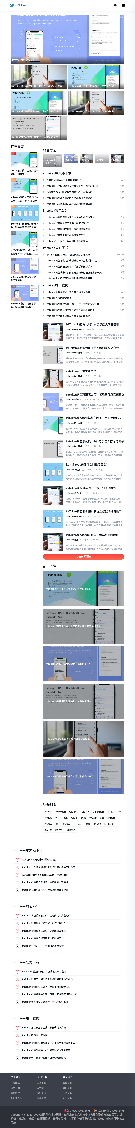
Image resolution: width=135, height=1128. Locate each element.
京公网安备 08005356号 (110, 1110)
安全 (102, 818)
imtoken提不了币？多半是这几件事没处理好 (92, 86)
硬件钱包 (111, 818)
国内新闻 (67, 1093)
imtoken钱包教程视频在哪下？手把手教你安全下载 (95, 418)
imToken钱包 (109, 824)
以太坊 (110, 812)
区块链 (83, 818)
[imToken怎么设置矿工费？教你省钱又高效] (53, 355)
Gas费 (119, 812)
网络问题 (48, 818)
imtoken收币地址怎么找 (81, 371)
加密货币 (85, 812)
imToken (77, 824)
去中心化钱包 (98, 812)
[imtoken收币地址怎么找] (53, 378)
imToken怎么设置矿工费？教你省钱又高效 (92, 348)
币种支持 (41, 1093)
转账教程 (15, 1093)
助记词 (74, 818)
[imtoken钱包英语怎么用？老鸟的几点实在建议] (53, 402)
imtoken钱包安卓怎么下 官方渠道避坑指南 (91, 111)
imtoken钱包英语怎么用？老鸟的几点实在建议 (95, 394)
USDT (57, 818)
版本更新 (48, 830)
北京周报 (56, 1114)
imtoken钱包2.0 (73, 399)
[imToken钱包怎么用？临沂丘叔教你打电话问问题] (53, 519)
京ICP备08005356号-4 (79, 1110)
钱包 (66, 818)
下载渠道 (15, 1083)
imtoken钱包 (60, 812)
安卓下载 (41, 1083)
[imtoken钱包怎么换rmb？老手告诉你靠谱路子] (53, 449)
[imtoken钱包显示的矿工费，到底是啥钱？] (53, 495)
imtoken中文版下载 (75, 470)
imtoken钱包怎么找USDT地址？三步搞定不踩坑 (37, 86)
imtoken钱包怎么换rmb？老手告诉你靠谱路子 (95, 441)
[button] (115, 17)
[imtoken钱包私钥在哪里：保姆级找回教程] (53, 542)
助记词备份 (73, 812)
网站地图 (15, 1088)
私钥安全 (59, 830)
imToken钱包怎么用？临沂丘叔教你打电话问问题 (94, 512)
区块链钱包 (70, 830)
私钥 (57, 824)
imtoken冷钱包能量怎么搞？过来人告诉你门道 (36, 111)
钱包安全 (93, 818)
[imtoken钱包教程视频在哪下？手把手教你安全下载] (53, 425)
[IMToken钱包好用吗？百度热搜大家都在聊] (53, 332)
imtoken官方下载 (24, 60)
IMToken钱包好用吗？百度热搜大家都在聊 (92, 324)
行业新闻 (67, 1098)
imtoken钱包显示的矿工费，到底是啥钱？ (92, 488)
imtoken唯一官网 (74, 353)
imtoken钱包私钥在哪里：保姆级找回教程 (92, 534)
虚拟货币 (48, 824)
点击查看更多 (84, 556)
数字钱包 (97, 824)
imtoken (48, 812)
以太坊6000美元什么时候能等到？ (87, 464)
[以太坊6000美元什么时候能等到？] (53, 472)
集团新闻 (67, 1083)
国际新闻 (67, 1088)
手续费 (87, 824)
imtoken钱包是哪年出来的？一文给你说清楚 (35, 137)
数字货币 (66, 824)
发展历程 (41, 1098)
